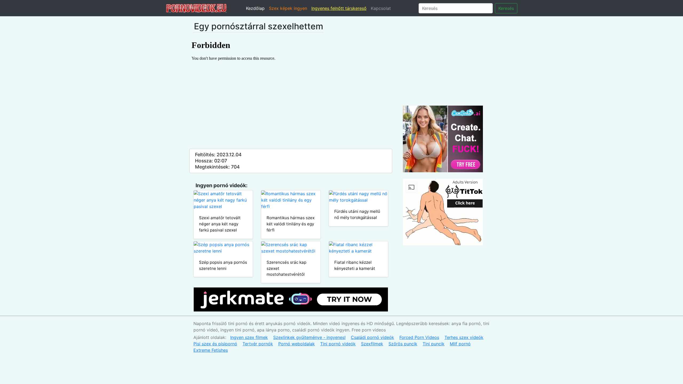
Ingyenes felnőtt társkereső (339, 8)
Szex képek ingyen (288, 8)
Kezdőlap (255, 8)
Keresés (506, 8)
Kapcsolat (381, 8)
